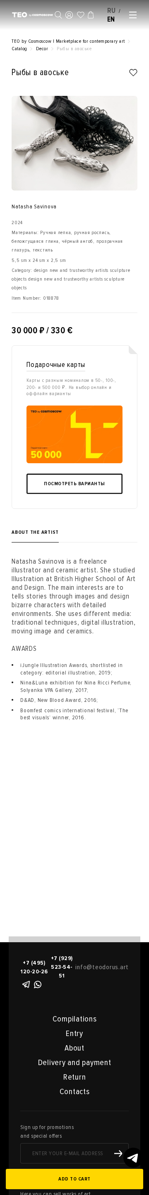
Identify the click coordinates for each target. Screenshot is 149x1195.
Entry (74, 1034)
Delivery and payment (74, 1063)
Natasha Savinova (34, 206)
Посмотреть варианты (74, 484)
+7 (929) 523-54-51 (62, 967)
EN (111, 19)
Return (74, 1077)
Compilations (75, 1019)
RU (111, 10)
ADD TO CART (74, 1179)
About (74, 1048)
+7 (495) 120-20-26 (34, 967)
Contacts (75, 1092)
